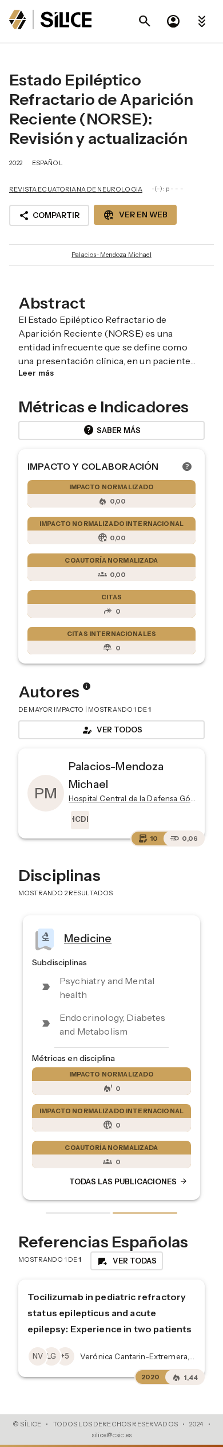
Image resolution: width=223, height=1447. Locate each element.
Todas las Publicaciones (128, 1182)
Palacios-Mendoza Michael (111, 255)
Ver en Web (135, 215)
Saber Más (112, 430)
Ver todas (127, 1261)
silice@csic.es (111, 1435)
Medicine (88, 938)
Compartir (49, 216)
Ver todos (111, 730)
